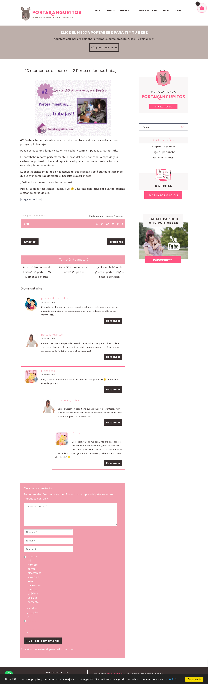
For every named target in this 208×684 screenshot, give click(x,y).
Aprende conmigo (163, 157)
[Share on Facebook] (122, 223)
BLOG (166, 10)
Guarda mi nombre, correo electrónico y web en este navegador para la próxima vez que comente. (34, 579)
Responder (113, 320)
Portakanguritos (115, 673)
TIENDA (111, 10)
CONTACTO (180, 10)
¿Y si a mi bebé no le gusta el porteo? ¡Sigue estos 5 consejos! (109, 272)
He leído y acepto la (33, 621)
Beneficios (39, 215)
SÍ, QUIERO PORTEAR (104, 47)
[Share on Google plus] (107, 223)
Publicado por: (106, 216)
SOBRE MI (125, 10)
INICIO (98, 10)
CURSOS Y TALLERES (147, 10)
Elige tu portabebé (163, 151)
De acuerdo (194, 679)
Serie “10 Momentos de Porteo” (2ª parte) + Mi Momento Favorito (36, 272)
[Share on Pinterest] (113, 223)
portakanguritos (52, 334)
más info (171, 679)
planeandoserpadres (55, 298)
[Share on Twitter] (118, 223)
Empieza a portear (163, 146)
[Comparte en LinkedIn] (102, 223)
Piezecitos (48, 370)
